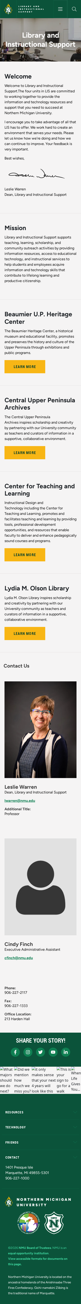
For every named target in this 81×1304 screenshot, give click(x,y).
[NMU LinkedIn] (65, 1052)
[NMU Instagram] (27, 1052)
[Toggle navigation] (60, 9)
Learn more (25, 452)
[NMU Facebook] (15, 1052)
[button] (74, 9)
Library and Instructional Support (31, 9)
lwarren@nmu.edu (19, 800)
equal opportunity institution (28, 1253)
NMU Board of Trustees (35, 1248)
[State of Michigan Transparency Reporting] (28, 1222)
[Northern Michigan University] (8, 9)
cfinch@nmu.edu (18, 958)
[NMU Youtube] (53, 1052)
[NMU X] (40, 1052)
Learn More (25, 366)
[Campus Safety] (54, 1222)
